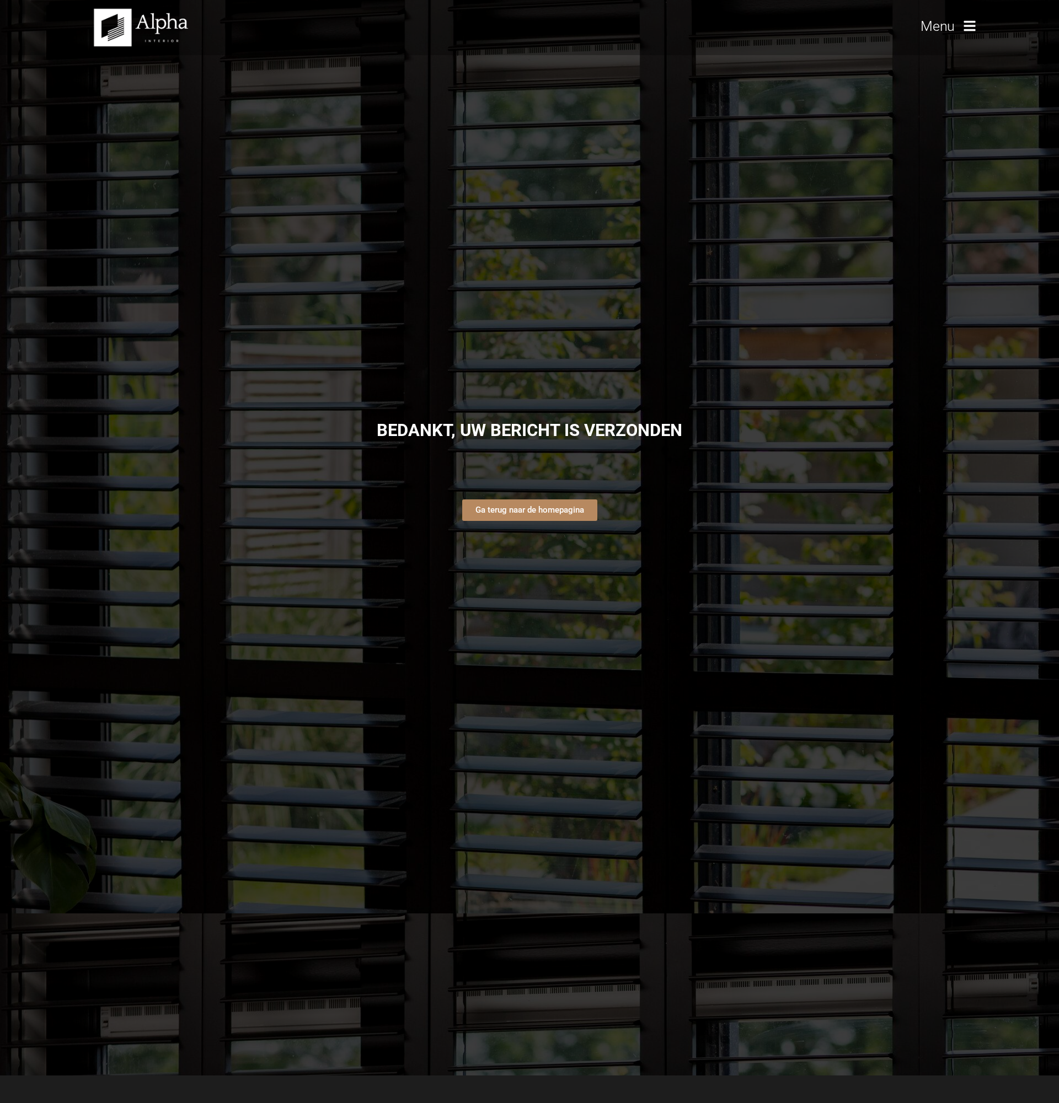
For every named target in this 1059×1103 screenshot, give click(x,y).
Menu (938, 26)
